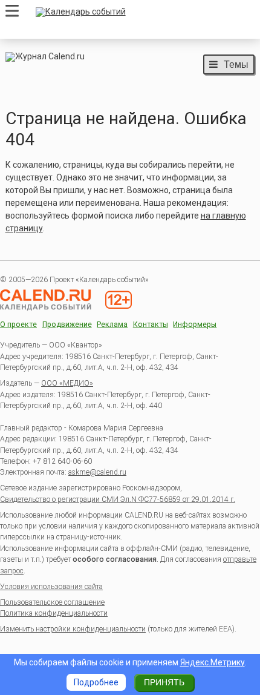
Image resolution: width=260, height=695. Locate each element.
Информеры (194, 324)
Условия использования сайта (51, 586)
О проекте (18, 324)
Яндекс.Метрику (212, 662)
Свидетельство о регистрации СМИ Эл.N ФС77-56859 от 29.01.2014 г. (117, 499)
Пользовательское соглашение (52, 602)
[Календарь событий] (142, 12)
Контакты (150, 324)
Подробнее (96, 682)
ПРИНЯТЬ (164, 682)
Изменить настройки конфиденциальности (73, 629)
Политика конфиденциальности (54, 613)
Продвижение (67, 324)
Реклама (112, 324)
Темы (236, 64)
